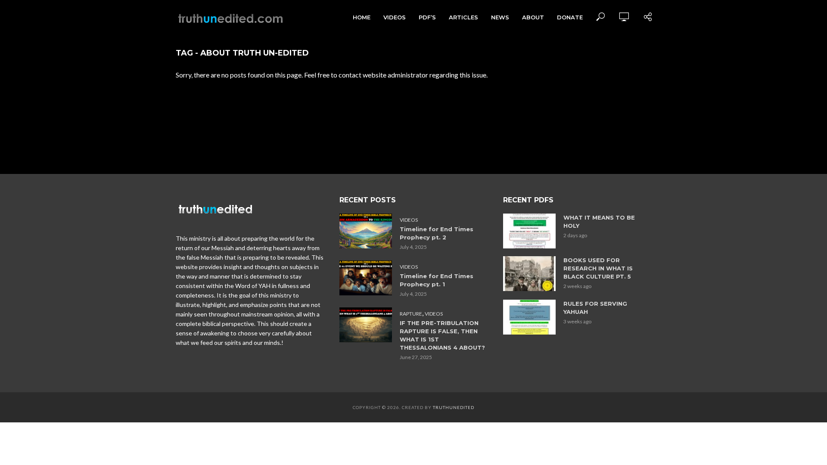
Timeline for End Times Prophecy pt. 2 (436, 233)
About (533, 17)
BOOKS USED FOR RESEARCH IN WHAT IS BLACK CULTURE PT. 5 (598, 268)
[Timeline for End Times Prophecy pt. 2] (365, 231)
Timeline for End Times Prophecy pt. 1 (436, 280)
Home (361, 17)
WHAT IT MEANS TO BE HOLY (599, 221)
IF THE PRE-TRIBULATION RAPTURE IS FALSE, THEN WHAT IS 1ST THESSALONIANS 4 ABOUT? (442, 335)
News (500, 17)
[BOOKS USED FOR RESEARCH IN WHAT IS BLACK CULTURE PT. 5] (529, 273)
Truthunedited (453, 407)
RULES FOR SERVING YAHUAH (595, 307)
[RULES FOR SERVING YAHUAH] (529, 317)
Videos (394, 17)
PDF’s (427, 17)
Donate (570, 17)
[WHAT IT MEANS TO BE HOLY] (529, 231)
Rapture (411, 313)
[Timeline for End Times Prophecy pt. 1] (365, 277)
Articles (463, 17)
